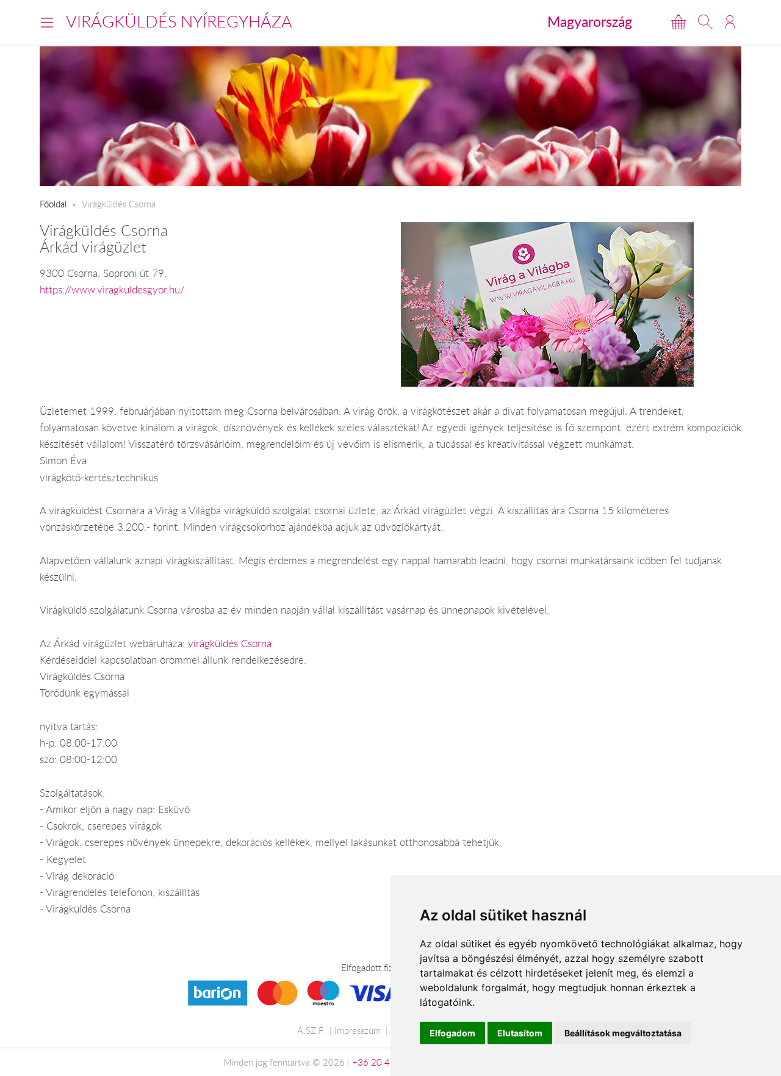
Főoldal (53, 204)
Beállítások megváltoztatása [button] (623, 1033)
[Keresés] (705, 22)
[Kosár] (678, 22)
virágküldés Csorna (230, 643)
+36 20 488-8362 (389, 1062)
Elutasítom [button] (519, 1033)
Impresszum (357, 1030)
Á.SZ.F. (311, 1030)
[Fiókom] (730, 22)
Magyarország (589, 21)
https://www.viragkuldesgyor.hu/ (112, 289)
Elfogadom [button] (452, 1033)
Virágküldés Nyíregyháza (179, 21)
